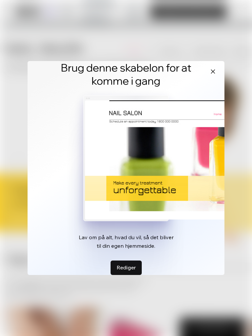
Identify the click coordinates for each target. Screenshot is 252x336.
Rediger (126, 267)
